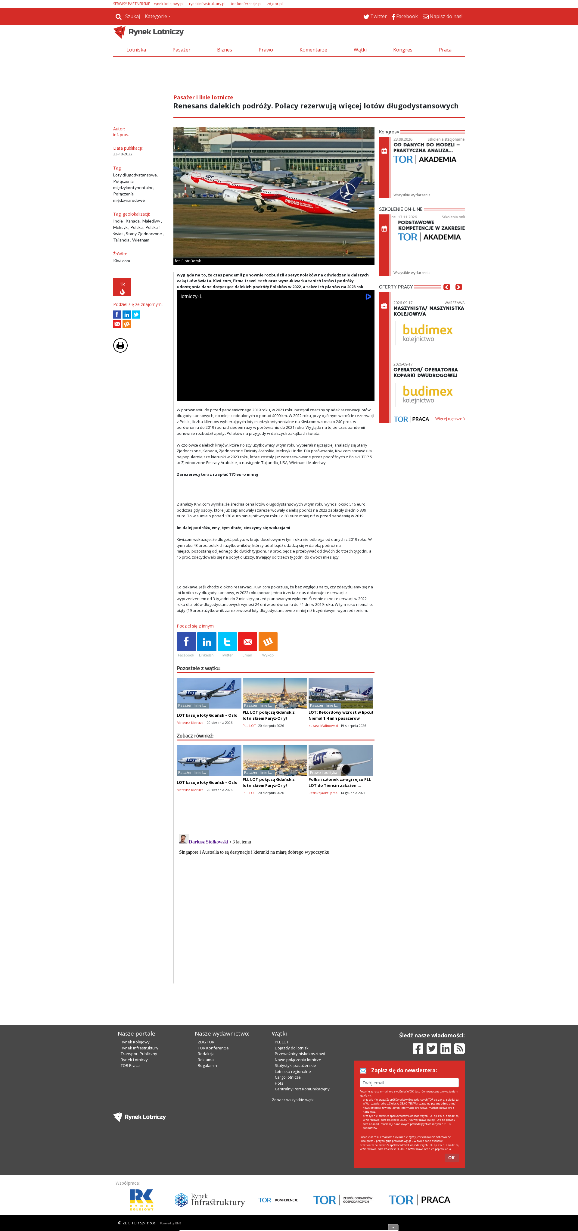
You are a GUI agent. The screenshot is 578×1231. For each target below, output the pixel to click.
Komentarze (313, 49)
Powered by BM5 (170, 1223)
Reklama (206, 1059)
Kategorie (156, 16)
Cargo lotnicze (288, 1077)
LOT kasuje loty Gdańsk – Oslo (207, 715)
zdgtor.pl (275, 3)
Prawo (266, 49)
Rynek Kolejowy (135, 1042)
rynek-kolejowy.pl (169, 3)
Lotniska (136, 49)
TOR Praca (130, 1065)
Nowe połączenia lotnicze (298, 1059)
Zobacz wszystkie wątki (293, 1099)
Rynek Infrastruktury (139, 1048)
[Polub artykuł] (117, 314)
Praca (445, 49)
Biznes (224, 49)
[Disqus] (276, 906)
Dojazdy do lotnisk (292, 1048)
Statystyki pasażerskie (295, 1065)
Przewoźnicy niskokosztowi (300, 1053)
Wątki (360, 49)
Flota (279, 1083)
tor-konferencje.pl (246, 3)
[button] (447, 296)
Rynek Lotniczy (134, 1059)
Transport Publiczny (139, 1053)
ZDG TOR (206, 1042)
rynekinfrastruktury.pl (207, 3)
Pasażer (181, 49)
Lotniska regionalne (293, 1071)
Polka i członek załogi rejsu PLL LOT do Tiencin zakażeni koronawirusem (340, 785)
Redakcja (206, 1053)
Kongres (402, 49)
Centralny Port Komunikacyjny (302, 1089)
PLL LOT (282, 1042)
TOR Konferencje (213, 1048)
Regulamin (207, 1065)
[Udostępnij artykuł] (127, 314)
